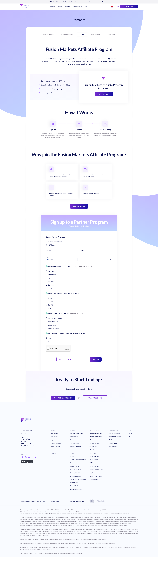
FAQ (130, 436)
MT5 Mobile (93, 453)
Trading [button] (60, 6)
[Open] (111, 259)
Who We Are (54, 433)
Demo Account (74, 443)
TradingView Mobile (96, 436)
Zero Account (74, 436)
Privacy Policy (55, 501)
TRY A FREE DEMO (95, 398)
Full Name (49, 250)
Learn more (105, 1)
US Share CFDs (74, 466)
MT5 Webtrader (94, 456)
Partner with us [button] (77, 6)
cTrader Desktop (94, 440)
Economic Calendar (75, 476)
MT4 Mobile (93, 463)
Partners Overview (48, 34)
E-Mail (82, 250)
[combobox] (111, 6)
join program (79, 206)
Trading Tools (74, 482)
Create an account (129, 6)
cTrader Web (93, 446)
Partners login (111, 34)
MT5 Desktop (94, 449)
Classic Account (74, 440)
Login (117, 6)
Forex (71, 449)
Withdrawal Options (76, 489)
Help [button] (86, 6)
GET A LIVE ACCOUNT (63, 398)
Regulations (54, 440)
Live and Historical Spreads (78, 479)
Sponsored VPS (94, 479)
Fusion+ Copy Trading (96, 476)
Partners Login (113, 446)
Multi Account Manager (96, 469)
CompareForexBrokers (46, 511)
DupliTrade (93, 472)
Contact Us (132, 433)
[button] (48, 259)
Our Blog (53, 453)
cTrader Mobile (94, 443)
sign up (95, 359)
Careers (53, 449)
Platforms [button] (68, 6)
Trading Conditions (75, 469)
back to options (66, 359)
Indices (72, 456)
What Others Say (55, 446)
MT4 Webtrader (94, 466)
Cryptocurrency (74, 463)
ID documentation (56, 443)
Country (83, 257)
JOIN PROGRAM (103, 94)
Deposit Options (75, 486)
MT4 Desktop (94, 459)
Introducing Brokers (67, 34)
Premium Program (75, 446)
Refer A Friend (95, 34)
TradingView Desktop (96, 433)
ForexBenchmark (89, 509)
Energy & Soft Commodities (78, 459)
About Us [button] (52, 6)
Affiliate (82, 34)
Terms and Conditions (77, 501)
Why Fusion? (54, 436)
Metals (72, 453)
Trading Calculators (76, 472)
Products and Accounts (76, 433)
